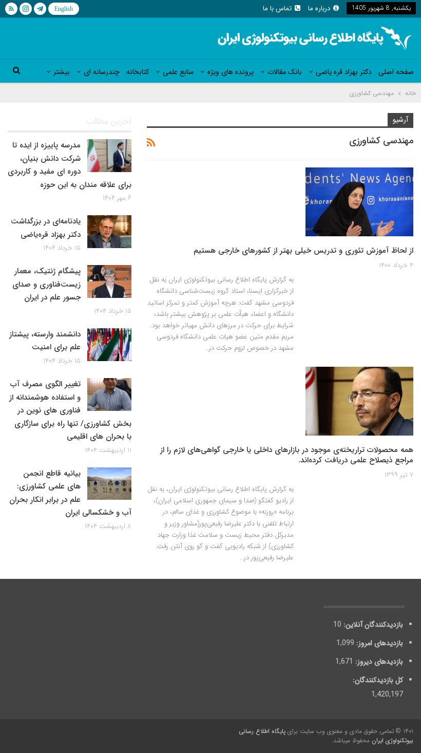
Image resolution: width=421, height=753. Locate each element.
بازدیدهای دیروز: (378, 661)
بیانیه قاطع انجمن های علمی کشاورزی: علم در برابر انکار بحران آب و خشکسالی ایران (70, 493)
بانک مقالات (284, 72)
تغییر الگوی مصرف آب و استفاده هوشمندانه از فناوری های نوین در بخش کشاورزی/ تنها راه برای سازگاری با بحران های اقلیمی (70, 410)
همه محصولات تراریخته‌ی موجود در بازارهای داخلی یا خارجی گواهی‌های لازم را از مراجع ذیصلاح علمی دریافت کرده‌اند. (286, 455)
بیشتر (61, 72)
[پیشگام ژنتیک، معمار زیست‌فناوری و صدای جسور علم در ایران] (109, 281)
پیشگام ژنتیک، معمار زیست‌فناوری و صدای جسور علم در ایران (46, 284)
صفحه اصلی (396, 72)
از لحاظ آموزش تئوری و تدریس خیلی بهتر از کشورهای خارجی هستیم (303, 250)
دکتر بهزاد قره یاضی (344, 72)
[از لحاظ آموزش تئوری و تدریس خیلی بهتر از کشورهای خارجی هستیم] (359, 201)
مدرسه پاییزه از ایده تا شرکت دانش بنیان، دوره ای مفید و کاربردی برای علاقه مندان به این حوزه (69, 165)
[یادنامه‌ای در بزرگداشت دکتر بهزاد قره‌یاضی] (109, 231)
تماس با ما (277, 8)
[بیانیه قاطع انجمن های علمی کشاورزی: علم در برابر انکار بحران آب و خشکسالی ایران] (109, 483)
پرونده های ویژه (230, 72)
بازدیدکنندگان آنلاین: (372, 624)
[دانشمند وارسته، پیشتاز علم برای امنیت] (109, 344)
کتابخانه (137, 72)
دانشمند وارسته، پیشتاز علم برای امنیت (45, 341)
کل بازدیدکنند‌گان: (377, 680)
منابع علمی (178, 72)
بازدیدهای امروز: (378, 643)
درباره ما (319, 8)
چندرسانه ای (102, 72)
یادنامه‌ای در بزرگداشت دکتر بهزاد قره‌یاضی (46, 228)
